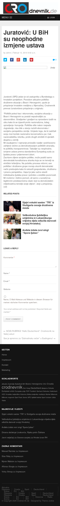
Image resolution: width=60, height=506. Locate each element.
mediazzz (42, 394)
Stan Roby (6, 456)
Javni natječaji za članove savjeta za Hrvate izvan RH (24, 437)
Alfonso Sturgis (8, 466)
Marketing (6, 370)
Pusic (20, 397)
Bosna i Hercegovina (34, 383)
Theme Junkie (48, 500)
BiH (24, 384)
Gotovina (46, 391)
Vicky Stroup (7, 471)
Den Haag (26, 388)
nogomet (11, 397)
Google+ (18, 59)
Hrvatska (9, 394)
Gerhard (40, 391)
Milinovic (4, 397)
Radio (49, 496)
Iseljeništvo (16, 394)
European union (8, 391)
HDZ (3, 394)
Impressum (6, 359)
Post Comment (13, 319)
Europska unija (20, 391)
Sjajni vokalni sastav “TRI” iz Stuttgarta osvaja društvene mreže (38, 205)
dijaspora (45, 388)
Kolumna (23, 394)
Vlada (4, 400)
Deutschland (36, 388)
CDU (44, 384)
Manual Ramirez (8, 451)
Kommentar (9, 257)
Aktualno (5, 487)
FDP (27, 391)
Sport (44, 397)
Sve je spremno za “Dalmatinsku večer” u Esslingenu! (28, 338)
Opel (16, 397)
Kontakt (5, 364)
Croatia (50, 383)
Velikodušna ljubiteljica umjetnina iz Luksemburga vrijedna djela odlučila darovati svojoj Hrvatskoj (39, 219)
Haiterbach (53, 391)
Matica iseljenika (32, 394)
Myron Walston (8, 461)
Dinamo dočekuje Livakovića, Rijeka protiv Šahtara (23, 432)
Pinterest (31, 59)
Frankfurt (33, 391)
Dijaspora (6, 489)
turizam (48, 397)
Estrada (51, 388)
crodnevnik (12, 387)
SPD (29, 397)
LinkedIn (25, 59)
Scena (25, 397)
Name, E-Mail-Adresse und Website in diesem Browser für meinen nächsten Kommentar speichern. (28, 301)
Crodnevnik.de (23, 500)
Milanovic (54, 394)
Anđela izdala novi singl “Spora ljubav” (35, 231)
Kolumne (39, 496)
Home (4, 354)
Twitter (5, 59)
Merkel (48, 394)
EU (15, 491)
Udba (54, 397)
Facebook (12, 59)
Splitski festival (36, 397)
